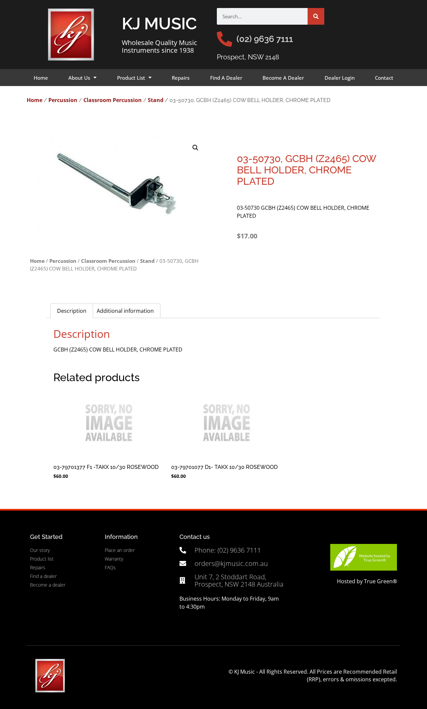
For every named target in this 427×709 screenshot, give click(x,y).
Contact (384, 77)
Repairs (180, 77)
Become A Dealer (283, 77)
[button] (195, 148)
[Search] (316, 16)
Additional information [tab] (125, 310)
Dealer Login (340, 77)
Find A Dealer (226, 77)
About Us (79, 77)
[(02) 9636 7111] (224, 39)
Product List (131, 77)
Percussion (62, 100)
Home (41, 77)
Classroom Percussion (112, 100)
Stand (155, 100)
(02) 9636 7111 (265, 39)
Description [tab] (71, 310)
